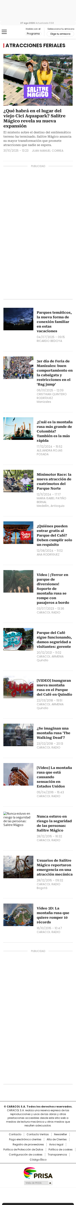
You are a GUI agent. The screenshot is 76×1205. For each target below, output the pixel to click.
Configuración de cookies (25, 1154)
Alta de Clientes (57, 1139)
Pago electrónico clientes (25, 1139)
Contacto (15, 1134)
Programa (33, 33)
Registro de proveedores (28, 1144)
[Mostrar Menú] (4, 32)
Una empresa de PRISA (38, 1173)
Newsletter (60, 1134)
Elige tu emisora (60, 34)
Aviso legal (56, 1144)
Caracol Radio (14, 32)
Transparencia (57, 1154)
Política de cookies (61, 1149)
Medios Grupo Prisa (38, 1182)
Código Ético (38, 1159)
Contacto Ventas (38, 1134)
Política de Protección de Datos (23, 1149)
